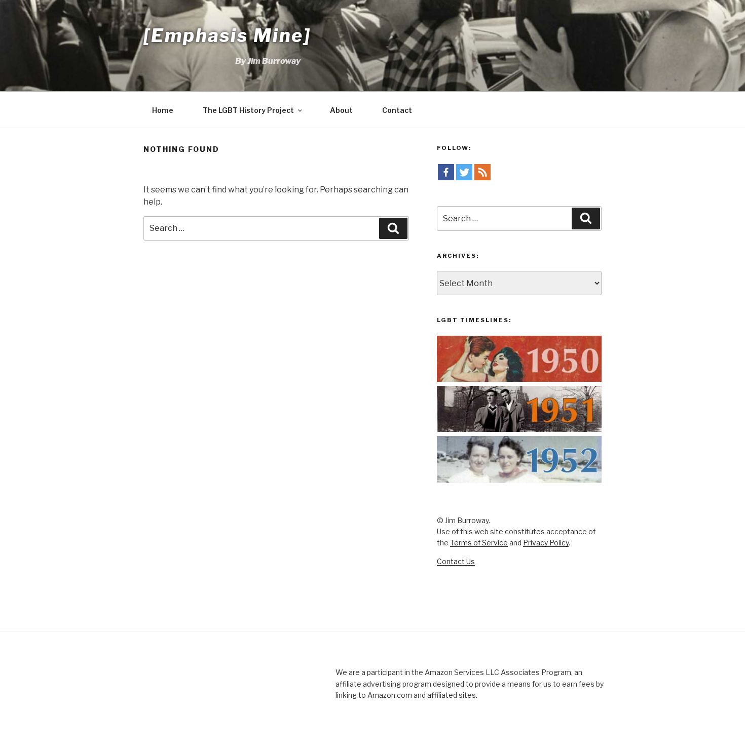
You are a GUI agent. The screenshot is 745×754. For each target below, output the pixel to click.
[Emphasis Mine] (227, 35)
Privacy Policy (546, 542)
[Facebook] (446, 172)
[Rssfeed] (482, 172)
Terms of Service (479, 542)
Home (162, 110)
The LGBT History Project (248, 110)
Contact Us (456, 561)
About (341, 110)
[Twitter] (464, 172)
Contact (397, 110)
